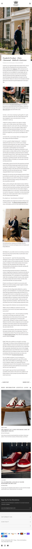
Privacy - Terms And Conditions (19, 540)
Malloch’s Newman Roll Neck (20, 202)
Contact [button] (5, 521)
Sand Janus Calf (6, 109)
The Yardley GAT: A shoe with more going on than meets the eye (15, 430)
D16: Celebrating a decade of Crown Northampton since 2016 (12, 482)
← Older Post (5, 382)
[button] (16, 526)
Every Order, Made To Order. (6, 541)
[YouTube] (8, 545)
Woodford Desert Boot (15, 104)
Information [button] (6, 517)
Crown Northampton (6, 540)
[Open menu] (3, 3)
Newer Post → (27, 382)
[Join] (29, 508)
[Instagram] (5, 545)
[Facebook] (2, 545)
